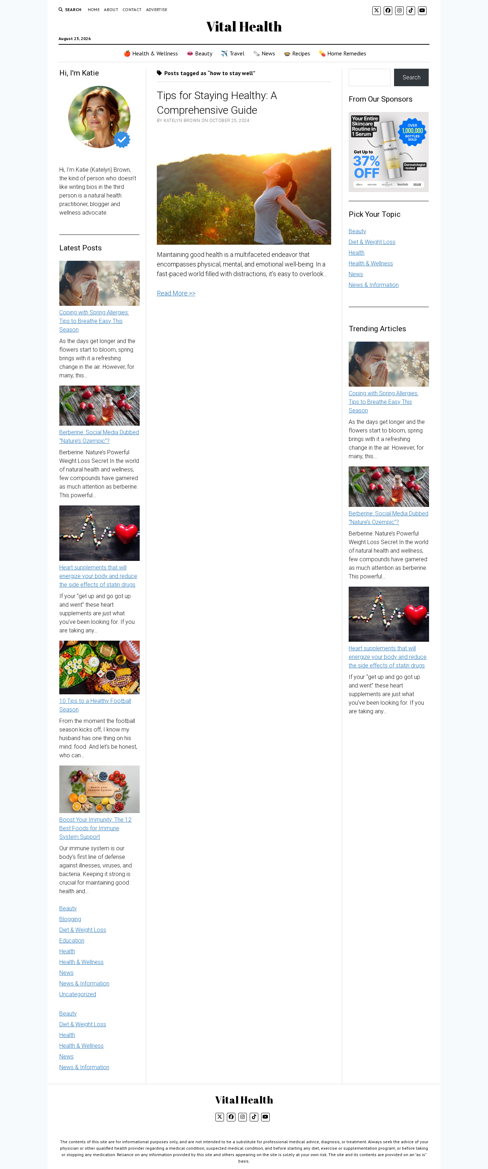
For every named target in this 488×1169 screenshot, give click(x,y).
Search (411, 77)
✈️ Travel (232, 53)
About (111, 9)
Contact (132, 9)
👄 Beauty (199, 53)
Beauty (68, 908)
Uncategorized (77, 994)
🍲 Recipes (297, 53)
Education (71, 940)
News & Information (84, 983)
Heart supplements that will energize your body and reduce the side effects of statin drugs (98, 576)
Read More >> (176, 293)
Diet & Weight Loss (82, 929)
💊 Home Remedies (342, 53)
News (66, 972)
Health (67, 951)
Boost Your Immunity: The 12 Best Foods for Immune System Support (95, 828)
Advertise (157, 9)
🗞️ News (264, 53)
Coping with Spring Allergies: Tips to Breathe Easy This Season (94, 321)
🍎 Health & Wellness (151, 53)
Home (94, 9)
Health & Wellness (81, 962)
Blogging (70, 919)
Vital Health (244, 26)
